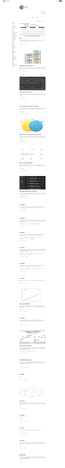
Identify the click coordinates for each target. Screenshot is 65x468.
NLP (12, 41)
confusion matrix (38, 268)
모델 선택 (13, 60)
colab (12, 54)
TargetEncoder (13, 38)
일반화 (13, 31)
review (21, 209)
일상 (12, 49)
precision (13, 47)
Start (12, 52)
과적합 (13, 53)
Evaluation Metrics (27, 268)
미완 (12, 42)
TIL (12, 25)
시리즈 (32, 17)
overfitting (23, 351)
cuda (23, 97)
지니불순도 (25, 254)
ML (12, 50)
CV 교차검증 (13, 39)
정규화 (13, 63)
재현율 (24, 269)
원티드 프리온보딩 (14, 26)
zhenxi (25, 6)
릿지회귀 (13, 44)
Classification (13, 27)
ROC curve (33, 268)
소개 (37, 17)
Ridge (12, 59)
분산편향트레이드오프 (29, 351)
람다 (12, 43)
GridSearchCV (26, 237)
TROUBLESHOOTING (14, 32)
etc (20, 378)
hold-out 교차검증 (14, 58)
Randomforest (13, 33)
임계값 (21, 269)
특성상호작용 (29, 254)
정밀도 (13, 55)
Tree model (13, 37)
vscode (13, 66)
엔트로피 (13, 48)
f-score (13, 28)
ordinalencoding (32, 253)
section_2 (13, 65)
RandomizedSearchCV (14, 36)
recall (40, 253)
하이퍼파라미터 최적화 (14, 64)
